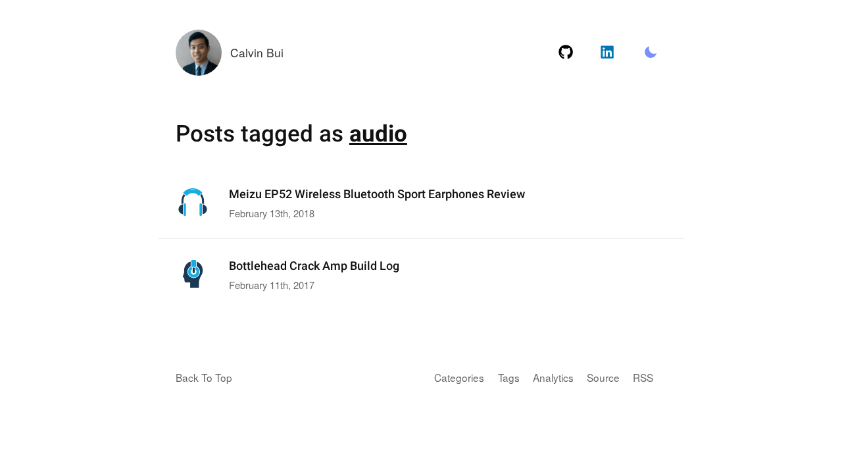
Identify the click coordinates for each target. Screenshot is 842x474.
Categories (459, 377)
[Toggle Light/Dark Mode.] (650, 52)
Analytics (553, 377)
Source (603, 377)
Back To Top (204, 377)
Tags (509, 377)
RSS (643, 377)
